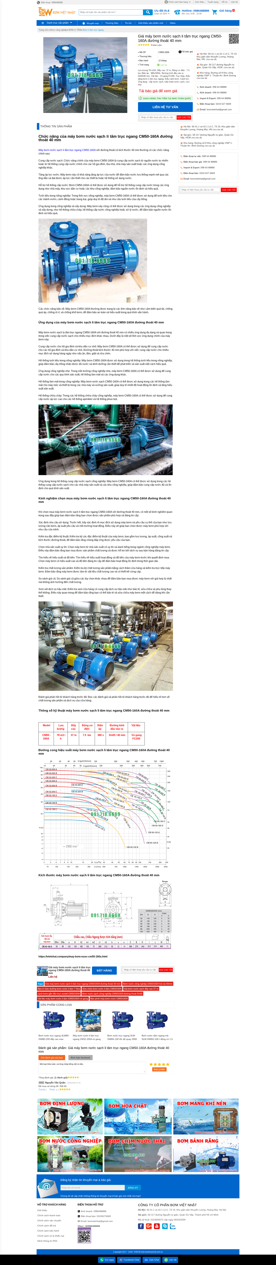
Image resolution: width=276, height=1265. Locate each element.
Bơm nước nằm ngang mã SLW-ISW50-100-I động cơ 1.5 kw (157, 1039)
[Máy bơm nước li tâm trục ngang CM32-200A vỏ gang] (88, 1031)
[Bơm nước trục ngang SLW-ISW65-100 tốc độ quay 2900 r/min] (122, 1031)
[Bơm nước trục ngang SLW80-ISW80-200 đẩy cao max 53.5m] (54, 1031)
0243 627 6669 (223, 104)
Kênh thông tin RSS (47, 1241)
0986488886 (100, 1211)
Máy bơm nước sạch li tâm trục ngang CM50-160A (67, 150)
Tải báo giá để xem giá (158, 91)
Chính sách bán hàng (178, 2)
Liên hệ (234, 2)
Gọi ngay (109, 1259)
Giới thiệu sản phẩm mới (150, 23)
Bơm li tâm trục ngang (93, 30)
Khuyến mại (92, 23)
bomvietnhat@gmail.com (219, 109)
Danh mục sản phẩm (58, 22)
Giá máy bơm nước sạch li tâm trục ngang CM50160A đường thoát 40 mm (83, 983)
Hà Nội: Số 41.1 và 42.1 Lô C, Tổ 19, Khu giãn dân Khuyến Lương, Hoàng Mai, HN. (217, 56)
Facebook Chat (131, 1259)
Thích (52, 1089)
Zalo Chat (154, 1259)
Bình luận (156, 45)
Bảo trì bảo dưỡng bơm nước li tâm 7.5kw (59, 988)
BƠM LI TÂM (75, 30)
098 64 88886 (220, 87)
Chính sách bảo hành (48, 1230)
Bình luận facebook (80, 1057)
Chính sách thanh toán (48, 1215)
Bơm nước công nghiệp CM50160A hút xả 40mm (147, 983)
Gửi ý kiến (159, 1069)
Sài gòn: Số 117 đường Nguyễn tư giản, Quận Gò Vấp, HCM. (215, 66)
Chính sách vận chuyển (49, 1220)
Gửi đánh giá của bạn (52, 1057)
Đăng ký (133, 1188)
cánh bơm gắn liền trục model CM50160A (59, 993)
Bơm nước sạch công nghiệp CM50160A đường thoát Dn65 (112, 993)
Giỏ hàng (225, 10)
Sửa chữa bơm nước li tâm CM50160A (102, 988)
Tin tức (128, 23)
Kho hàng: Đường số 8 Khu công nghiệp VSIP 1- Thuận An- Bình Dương (216, 75)
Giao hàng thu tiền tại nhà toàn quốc (167, 98)
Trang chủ (43, 30)
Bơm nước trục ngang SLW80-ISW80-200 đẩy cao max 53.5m (53, 1039)
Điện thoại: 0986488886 (51, 2)
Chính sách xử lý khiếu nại (50, 1236)
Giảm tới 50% (161, 12)
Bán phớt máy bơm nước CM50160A (109, 998)
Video (173, 23)
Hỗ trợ (225, 2)
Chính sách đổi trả (46, 1225)
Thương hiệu (111, 23)
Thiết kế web (139, 1252)
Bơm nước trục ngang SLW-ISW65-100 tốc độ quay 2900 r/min (122, 1039)
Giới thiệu (199, 2)
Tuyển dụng (212, 2)
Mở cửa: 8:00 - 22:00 (195, 12)
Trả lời (41, 1089)
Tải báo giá (187, 51)
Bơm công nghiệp (58, 30)
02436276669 (104, 1216)
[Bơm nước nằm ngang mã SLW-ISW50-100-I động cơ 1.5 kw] (157, 1031)
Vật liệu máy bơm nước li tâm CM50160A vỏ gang (63, 998)
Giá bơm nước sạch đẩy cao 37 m (141, 988)
